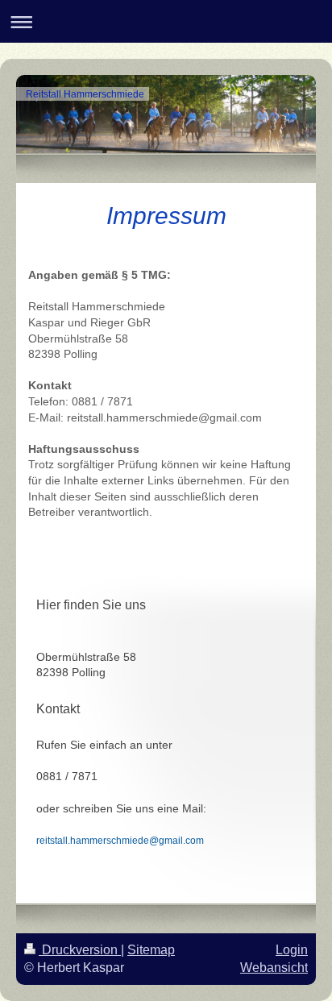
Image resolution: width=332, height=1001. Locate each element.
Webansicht (274, 967)
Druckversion (80, 950)
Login (292, 950)
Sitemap (151, 950)
